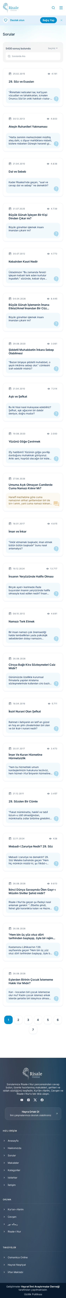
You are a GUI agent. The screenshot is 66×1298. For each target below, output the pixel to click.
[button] (53, 8)
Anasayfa (13, 1140)
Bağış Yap (48, 20)
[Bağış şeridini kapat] (61, 20)
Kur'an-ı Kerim (16, 1209)
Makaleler (13, 1162)
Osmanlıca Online (18, 1257)
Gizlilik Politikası (33, 1294)
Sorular (12, 1155)
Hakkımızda (14, 1148)
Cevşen (12, 1216)
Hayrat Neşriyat (17, 1264)
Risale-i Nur (14, 1231)
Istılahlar (12, 1177)
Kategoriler (14, 1170)
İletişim (12, 1184)
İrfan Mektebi (15, 1272)
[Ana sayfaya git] (10, 8)
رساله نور (13, 1224)
